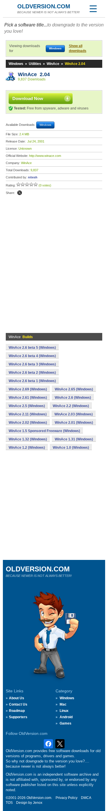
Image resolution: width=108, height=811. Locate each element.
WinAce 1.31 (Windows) (74, 439)
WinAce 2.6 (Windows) (73, 398)
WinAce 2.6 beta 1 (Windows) (32, 381)
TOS (9, 803)
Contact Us (18, 704)
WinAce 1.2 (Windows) (27, 448)
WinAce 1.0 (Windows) (71, 448)
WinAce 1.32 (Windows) (28, 439)
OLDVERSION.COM (43, 6)
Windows (16, 64)
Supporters (18, 717)
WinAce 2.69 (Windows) (28, 389)
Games (65, 723)
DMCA (86, 798)
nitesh (32, 177)
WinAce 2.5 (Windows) (27, 406)
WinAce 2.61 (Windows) (28, 398)
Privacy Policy (66, 798)
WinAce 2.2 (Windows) (71, 406)
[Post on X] (19, 192)
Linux (64, 711)
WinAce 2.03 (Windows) (73, 414)
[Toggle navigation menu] (93, 8)
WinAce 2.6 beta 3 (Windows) (32, 364)
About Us (16, 698)
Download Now (27, 98)
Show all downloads (77, 48)
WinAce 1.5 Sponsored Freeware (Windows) (44, 431)
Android (66, 717)
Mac (63, 704)
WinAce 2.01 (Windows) (74, 423)
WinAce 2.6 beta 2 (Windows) (32, 373)
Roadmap (17, 711)
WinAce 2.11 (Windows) (28, 414)
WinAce (53, 64)
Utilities (35, 64)
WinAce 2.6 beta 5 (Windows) (32, 348)
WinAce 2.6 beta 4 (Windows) (32, 356)
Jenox (37, 803)
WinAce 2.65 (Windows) (74, 389)
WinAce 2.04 (34, 74)
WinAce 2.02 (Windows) (28, 423)
